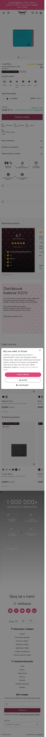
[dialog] (22, 368)
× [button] (40, 350)
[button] (22, 385)
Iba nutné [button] (23, 380)
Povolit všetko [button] (23, 375)
